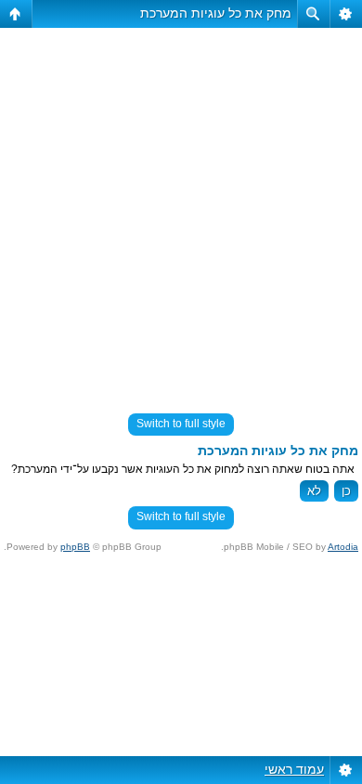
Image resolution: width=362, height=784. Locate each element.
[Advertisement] (181, 213)
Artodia (343, 547)
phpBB (75, 547)
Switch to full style (181, 423)
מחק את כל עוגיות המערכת (215, 13)
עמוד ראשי (294, 769)
